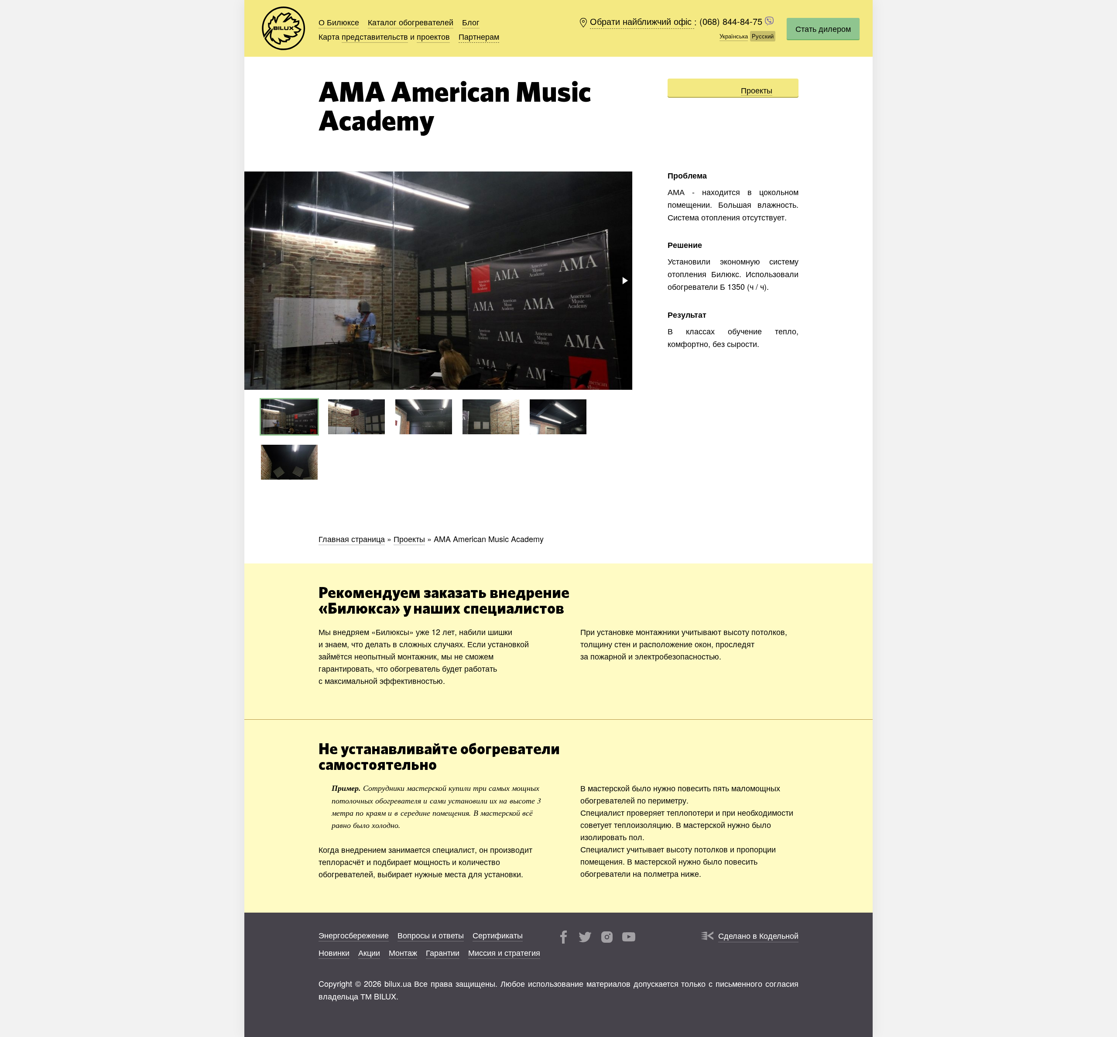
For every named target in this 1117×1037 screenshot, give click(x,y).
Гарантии (442, 952)
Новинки (334, 952)
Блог (471, 21)
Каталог (410, 21)
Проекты (756, 90)
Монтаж (403, 952)
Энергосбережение (354, 935)
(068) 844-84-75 (732, 21)
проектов (433, 36)
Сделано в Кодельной (758, 935)
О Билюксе (339, 21)
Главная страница (352, 538)
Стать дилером (823, 28)
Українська (734, 36)
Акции (369, 952)
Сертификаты (498, 935)
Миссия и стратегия (504, 952)
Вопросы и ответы (430, 935)
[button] (624, 281)
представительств (375, 36)
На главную (283, 28)
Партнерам (479, 36)
